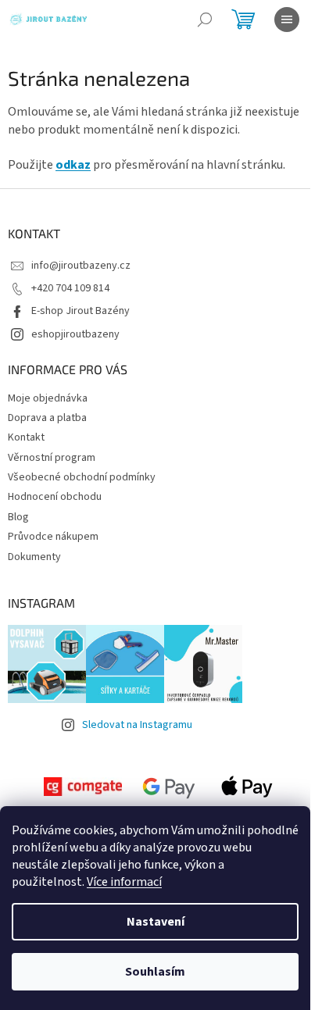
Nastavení (155, 921)
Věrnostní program (51, 458)
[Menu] (286, 19)
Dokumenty (34, 557)
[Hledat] (204, 19)
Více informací (124, 881)
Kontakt (26, 437)
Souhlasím (155, 971)
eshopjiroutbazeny (75, 334)
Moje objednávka (48, 398)
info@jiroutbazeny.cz (81, 265)
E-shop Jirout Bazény (80, 311)
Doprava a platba (47, 418)
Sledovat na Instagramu (137, 725)
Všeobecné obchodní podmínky (82, 477)
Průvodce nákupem (53, 536)
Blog (18, 517)
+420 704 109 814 (70, 288)
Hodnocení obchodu (55, 497)
